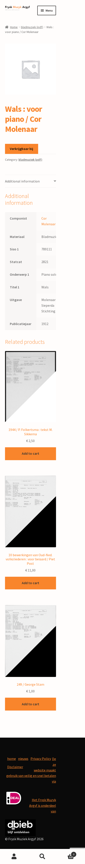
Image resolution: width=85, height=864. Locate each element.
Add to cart (30, 453)
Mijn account (14, 856)
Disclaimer (15, 767)
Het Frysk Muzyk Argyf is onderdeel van (42, 805)
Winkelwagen (65, 853)
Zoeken (42, 856)
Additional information (22, 181)
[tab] (30, 181)
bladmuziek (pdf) (32, 27)
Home (14, 27)
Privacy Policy (41, 758)
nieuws (23, 758)
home (11, 758)
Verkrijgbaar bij (21, 148)
